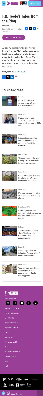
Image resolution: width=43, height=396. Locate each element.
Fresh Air (21, 71)
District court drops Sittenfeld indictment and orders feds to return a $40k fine (29, 122)
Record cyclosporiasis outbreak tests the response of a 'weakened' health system (29, 214)
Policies (7, 347)
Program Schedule (11, 323)
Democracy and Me (11, 342)
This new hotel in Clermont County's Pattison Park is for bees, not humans (29, 160)
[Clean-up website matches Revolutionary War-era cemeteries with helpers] (9, 176)
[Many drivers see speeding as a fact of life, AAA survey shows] (9, 194)
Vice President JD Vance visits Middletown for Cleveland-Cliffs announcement (28, 234)
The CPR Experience (12, 313)
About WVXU (9, 318)
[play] (3, 393)
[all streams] (40, 393)
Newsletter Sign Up (11, 327)
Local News (22, 114)
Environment (23, 154)
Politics (21, 227)
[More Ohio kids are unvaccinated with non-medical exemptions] (9, 101)
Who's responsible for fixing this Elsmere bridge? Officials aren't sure (29, 253)
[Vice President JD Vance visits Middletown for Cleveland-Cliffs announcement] (9, 231)
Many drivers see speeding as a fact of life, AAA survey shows (29, 195)
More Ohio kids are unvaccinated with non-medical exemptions (27, 103)
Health (20, 97)
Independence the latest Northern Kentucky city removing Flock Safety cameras (27, 142)
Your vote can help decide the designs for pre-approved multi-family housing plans (28, 272)
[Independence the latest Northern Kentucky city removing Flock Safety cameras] (9, 139)
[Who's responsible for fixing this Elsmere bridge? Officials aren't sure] (9, 251)
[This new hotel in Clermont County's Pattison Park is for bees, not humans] (9, 159)
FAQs (6, 361)
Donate (35, 3)
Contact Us (8, 337)
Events (7, 332)
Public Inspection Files (12, 352)
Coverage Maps (10, 356)
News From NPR (24, 207)
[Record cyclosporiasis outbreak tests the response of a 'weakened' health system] (9, 211)
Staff (6, 366)
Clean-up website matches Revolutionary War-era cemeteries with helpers (29, 178)
